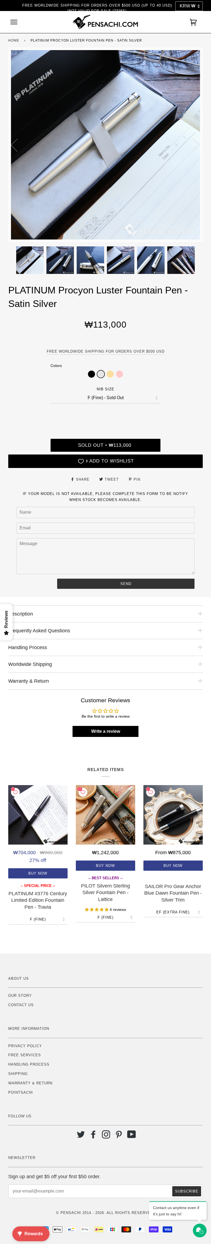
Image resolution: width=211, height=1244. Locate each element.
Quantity (105, 415)
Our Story (20, 995)
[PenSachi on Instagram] (106, 1136)
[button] (91, 374)
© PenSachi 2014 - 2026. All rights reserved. (105, 1213)
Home (13, 40)
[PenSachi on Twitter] (81, 1136)
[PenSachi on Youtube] (131, 1136)
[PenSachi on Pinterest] (119, 1136)
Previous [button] (17, 145)
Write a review (105, 731)
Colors (56, 365)
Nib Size (105, 389)
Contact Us (21, 1005)
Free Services (24, 1055)
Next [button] (193, 145)
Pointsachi (20, 1092)
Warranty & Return (30, 1083)
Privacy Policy (25, 1046)
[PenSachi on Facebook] (93, 1136)
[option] (105, 144)
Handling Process (28, 1064)
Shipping (18, 1074)
